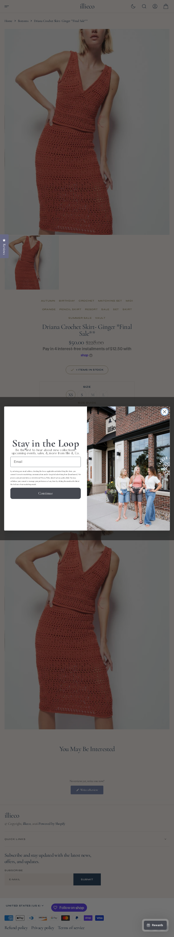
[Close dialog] (164, 411)
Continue (45, 493)
